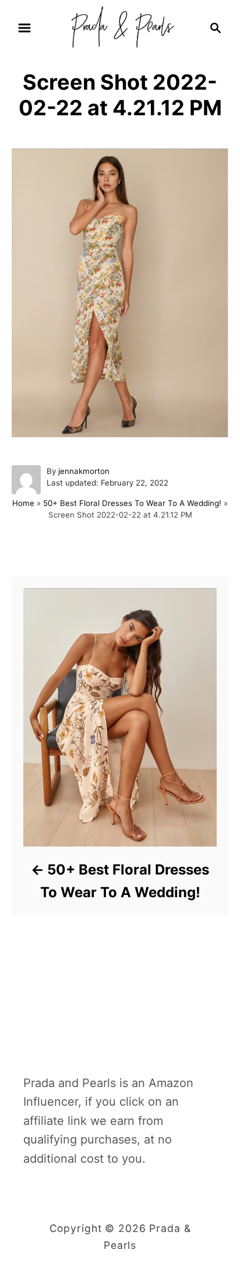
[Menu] (24, 28)
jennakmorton (84, 471)
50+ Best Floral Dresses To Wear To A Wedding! (132, 503)
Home (23, 503)
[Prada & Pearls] (119, 27)
